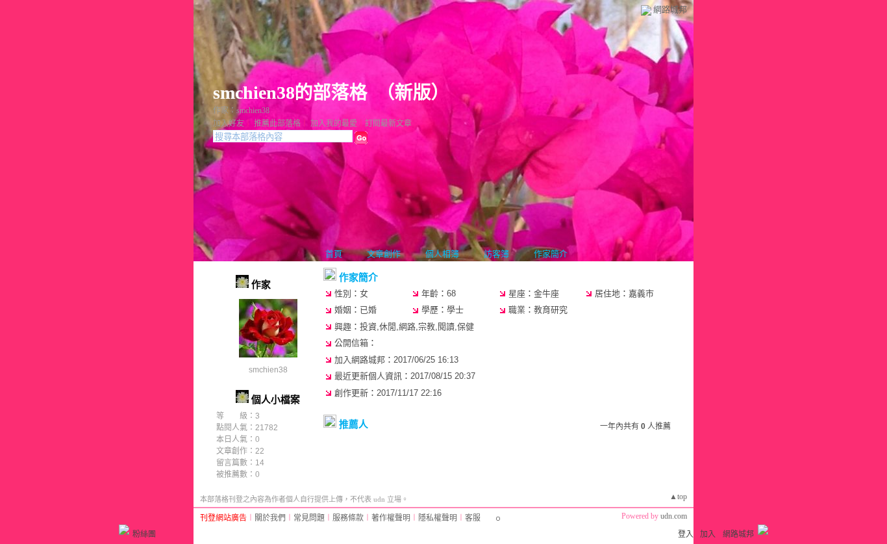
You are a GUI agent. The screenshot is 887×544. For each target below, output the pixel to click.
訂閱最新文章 (388, 123)
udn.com (673, 516)
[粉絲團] (124, 530)
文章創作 (384, 254)
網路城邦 (670, 9)
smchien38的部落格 (290, 93)
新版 (413, 93)
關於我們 (270, 518)
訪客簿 (496, 254)
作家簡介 (551, 254)
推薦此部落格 (277, 123)
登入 (685, 534)
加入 (708, 534)
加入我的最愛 (333, 123)
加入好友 (228, 123)
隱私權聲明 (437, 518)
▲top (678, 496)
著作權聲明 (390, 518)
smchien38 (268, 369)
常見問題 (309, 518)
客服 (473, 518)
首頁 (333, 254)
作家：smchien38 (241, 110)
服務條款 (348, 518)
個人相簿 (442, 254)
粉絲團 (144, 534)
